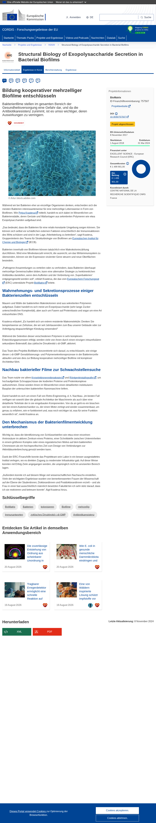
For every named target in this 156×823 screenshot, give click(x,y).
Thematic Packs (25, 38)
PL (38, 80)
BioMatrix (40, 283)
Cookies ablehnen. (117, 818)
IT (31, 80)
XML (19, 631)
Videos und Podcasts (77, 38)
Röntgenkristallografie (82, 377)
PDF (49, 631)
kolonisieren (47, 507)
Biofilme (66, 507)
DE (4, 80)
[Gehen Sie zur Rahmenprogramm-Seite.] (8, 56)
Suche (121, 38)
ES (18, 80)
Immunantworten (14, 514)
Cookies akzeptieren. (117, 810)
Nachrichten (97, 38)
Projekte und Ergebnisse (49, 38)
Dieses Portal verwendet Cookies (28, 811)
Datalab (111, 38)
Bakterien (28, 507)
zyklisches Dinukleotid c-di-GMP (48, 514)
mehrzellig (83, 507)
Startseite (9, 38)
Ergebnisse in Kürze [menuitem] (32, 70)
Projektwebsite (119, 107)
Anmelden (75, 17)
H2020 (51, 45)
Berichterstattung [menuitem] (53, 70)
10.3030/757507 (118, 117)
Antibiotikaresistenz (83, 514)
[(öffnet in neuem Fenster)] (26, 15)
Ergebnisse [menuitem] (71, 70)
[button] (90, 17)
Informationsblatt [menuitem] (12, 70)
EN (11, 80)
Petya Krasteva (28, 213)
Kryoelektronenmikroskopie (47, 377)
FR (24, 80)
